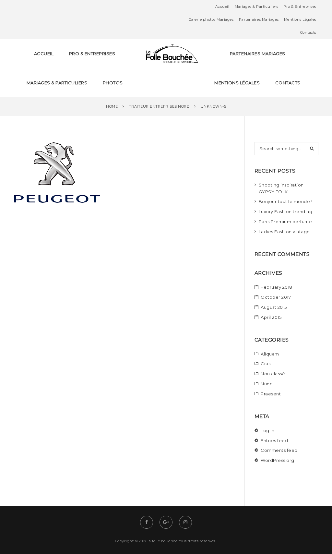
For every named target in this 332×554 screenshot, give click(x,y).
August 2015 (274, 307)
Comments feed (279, 450)
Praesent (271, 393)
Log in (267, 430)
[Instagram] (185, 522)
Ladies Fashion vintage (284, 231)
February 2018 (276, 287)
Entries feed (274, 440)
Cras (265, 363)
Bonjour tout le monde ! (286, 201)
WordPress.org (277, 460)
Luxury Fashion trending (286, 211)
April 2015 (271, 317)
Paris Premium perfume (285, 221)
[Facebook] (146, 522)
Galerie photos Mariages (211, 19)
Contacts (308, 32)
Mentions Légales (300, 19)
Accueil (222, 6)
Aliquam (270, 353)
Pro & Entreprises (299, 6)
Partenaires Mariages (259, 19)
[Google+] (166, 522)
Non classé (273, 373)
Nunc (266, 383)
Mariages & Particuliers (257, 6)
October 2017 (276, 297)
